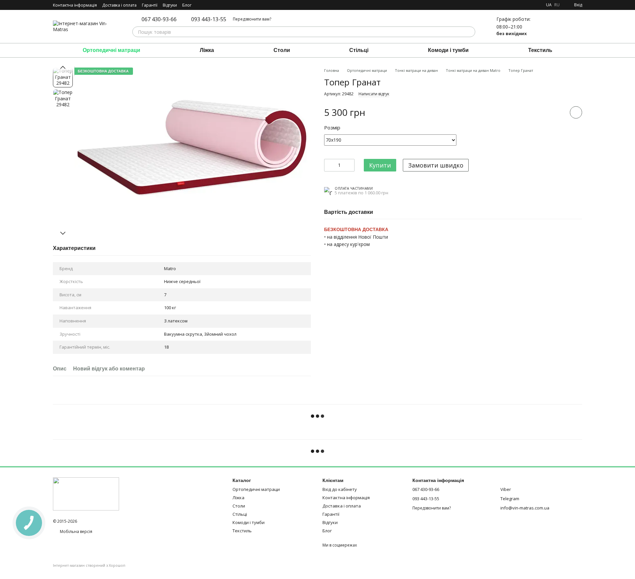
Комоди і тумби (448, 50)
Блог (186, 5)
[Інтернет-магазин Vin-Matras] (86, 493)
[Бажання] (559, 26)
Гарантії (149, 5)
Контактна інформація (75, 5)
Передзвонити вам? (252, 19)
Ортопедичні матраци (111, 50)
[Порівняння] (542, 26)
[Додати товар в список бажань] (576, 112)
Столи (282, 50)
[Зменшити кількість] (329, 165)
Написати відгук (374, 94)
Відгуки (170, 5)
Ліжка (207, 50)
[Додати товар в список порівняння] (557, 112)
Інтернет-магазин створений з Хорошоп (89, 565)
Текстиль (540, 50)
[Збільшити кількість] (349, 165)
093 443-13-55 (208, 19)
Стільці (358, 50)
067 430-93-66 (159, 19)
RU (557, 5)
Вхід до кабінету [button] (339, 489)
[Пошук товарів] (470, 31)
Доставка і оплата (119, 5)
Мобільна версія (75, 531)
